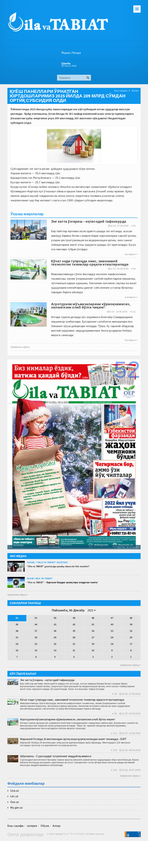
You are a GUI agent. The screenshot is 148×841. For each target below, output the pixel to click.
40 (112, 624)
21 (74, 644)
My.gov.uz (16, 807)
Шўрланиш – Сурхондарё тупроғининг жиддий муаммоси (55, 756)
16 (17, 650)
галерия (32, 825)
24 (17, 644)
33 (112, 631)
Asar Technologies (74, 833)
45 (17, 624)
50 (55, 618)
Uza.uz (14, 790)
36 (55, 631)
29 (55, 637)
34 (93, 631)
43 (55, 624)
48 (93, 618)
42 (74, 624)
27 (93, 637)
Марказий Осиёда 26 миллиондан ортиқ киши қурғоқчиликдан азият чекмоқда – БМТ (73, 739)
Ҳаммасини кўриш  (17, 595)
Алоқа (56, 825)
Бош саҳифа (120, 90)
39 (131, 624)
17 (131, 644)
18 (112, 644)
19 (93, 644)
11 (74, 650)
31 (17, 637)
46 (131, 618)
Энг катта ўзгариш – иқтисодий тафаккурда (47, 680)
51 (36, 618)
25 (131, 637)
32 (131, 631)
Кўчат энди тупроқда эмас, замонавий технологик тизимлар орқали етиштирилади (72, 699)
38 (17, 631)
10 (93, 650)
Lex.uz (14, 796)
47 (112, 618)
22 (55, 644)
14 (55, 650)
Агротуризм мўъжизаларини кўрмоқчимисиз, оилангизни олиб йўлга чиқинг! (67, 719)
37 (36, 631)
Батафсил (131, 254)
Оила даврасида (25, 834)
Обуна (45, 825)
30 (36, 637)
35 (74, 631)
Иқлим (135, 90)
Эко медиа (18, 556)
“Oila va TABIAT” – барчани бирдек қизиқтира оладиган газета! (62, 582)
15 (36, 650)
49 (74, 618)
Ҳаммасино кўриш (20, 347)
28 (74, 637)
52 (17, 618)
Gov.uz (14, 801)
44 (36, 624)
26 (112, 637)
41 (93, 624)
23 (36, 644)
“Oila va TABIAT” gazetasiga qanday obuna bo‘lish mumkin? (58, 566)
